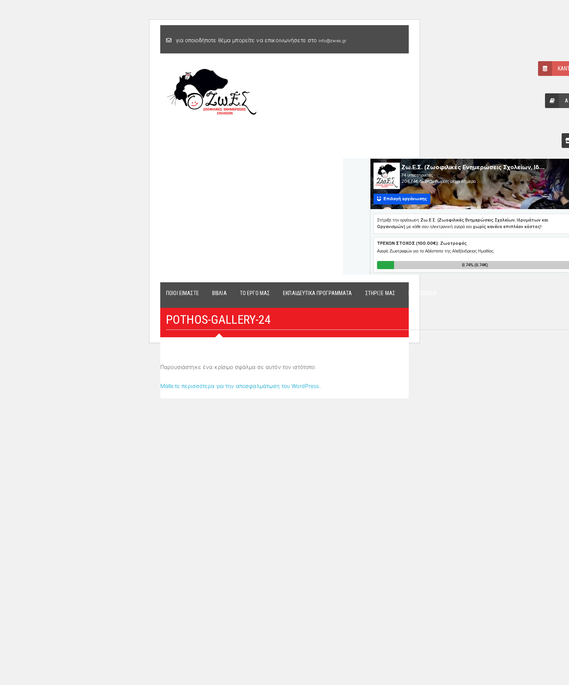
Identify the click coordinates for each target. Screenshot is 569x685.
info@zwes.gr (333, 40)
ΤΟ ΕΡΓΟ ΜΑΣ (255, 293)
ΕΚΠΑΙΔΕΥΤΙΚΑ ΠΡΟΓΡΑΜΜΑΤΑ (317, 293)
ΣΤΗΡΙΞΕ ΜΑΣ (380, 293)
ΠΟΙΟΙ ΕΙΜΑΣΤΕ (182, 293)
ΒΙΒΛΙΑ (219, 293)
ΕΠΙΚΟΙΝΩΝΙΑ (422, 293)
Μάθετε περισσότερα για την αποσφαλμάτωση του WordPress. (240, 386)
